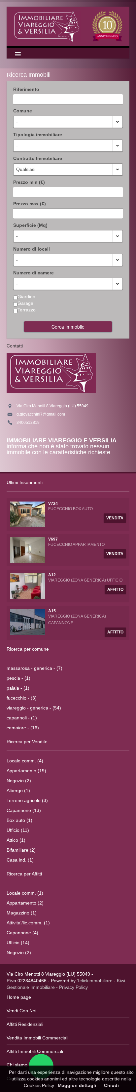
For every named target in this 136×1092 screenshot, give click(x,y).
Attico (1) (16, 840)
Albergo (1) (18, 790)
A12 (52, 575)
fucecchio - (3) (22, 698)
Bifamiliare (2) (21, 850)
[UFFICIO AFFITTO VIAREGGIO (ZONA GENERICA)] (27, 585)
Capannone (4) (22, 932)
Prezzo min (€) (29, 182)
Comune (22, 110)
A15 (52, 611)
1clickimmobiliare (95, 980)
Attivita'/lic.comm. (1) (28, 922)
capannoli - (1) (22, 717)
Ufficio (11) (18, 830)
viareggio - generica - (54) (34, 707)
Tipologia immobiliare (37, 134)
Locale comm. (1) (25, 893)
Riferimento (26, 89)
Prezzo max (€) (29, 203)
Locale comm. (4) (25, 760)
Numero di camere (33, 272)
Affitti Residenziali (25, 1024)
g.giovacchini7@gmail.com (41, 414)
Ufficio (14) (18, 942)
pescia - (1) (18, 678)
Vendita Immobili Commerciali (37, 1037)
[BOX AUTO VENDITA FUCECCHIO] (27, 514)
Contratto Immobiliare (37, 158)
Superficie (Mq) (30, 225)
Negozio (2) (19, 780)
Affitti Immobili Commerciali (35, 1051)
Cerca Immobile (68, 326)
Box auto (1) (19, 820)
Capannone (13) (24, 810)
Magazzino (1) (22, 912)
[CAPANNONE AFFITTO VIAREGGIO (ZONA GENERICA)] (27, 621)
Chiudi (111, 1085)
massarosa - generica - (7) (34, 668)
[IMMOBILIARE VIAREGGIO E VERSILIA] (68, 25)
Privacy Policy (73, 987)
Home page (19, 997)
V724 (53, 503)
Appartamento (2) (25, 903)
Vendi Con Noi (21, 1010)
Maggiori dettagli (77, 1085)
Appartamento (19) (26, 770)
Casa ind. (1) (20, 860)
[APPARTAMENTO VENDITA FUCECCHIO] (27, 549)
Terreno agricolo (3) (27, 800)
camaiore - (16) (23, 727)
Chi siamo (17, 1065)
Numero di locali (31, 249)
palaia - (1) (18, 688)
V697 (53, 539)
